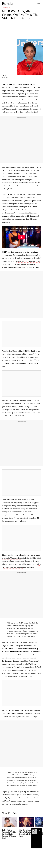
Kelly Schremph (7, 76)
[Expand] (33, 830)
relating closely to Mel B (20, 502)
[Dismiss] (39, 830)
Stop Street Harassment (21, 651)
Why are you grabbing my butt (14, 194)
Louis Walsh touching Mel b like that (20, 351)
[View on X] (21, 334)
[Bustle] (7, 3)
